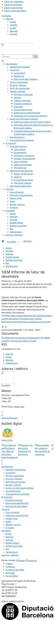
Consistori (10, 472)
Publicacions (12, 363)
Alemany (14, 31)
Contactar (6, 15)
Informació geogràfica (16, 506)
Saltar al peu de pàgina (15, 10)
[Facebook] (31, 560)
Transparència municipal (17, 494)
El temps (10, 527)
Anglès (13, 28)
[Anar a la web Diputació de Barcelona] (27, 611)
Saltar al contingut (13, 4)
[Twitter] (20, 560)
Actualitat (12, 241)
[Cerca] (35, 56)
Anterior (6, 418)
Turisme (5, 509)
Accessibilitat (12, 575)
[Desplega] (19, 242)
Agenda (9, 254)
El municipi (7, 497)
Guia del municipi (14, 500)
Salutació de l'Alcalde (16, 469)
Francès (13, 34)
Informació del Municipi (17, 503)
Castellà (13, 25)
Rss (7, 263)
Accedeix (6, 385)
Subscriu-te (7, 440)
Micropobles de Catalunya (42, 453)
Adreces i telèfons (10, 555)
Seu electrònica (13, 491)
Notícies (28, 241)
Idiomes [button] (9, 18)
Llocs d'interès (13, 512)
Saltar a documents (13, 7)
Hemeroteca (12, 266)
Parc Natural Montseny (8, 453)
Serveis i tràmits (13, 485)
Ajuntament (7, 466)
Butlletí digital (12, 257)
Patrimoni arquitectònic (17, 515)
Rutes (8, 521)
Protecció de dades (15, 569)
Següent (14, 418)
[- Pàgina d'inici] (18, 48)
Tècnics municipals (15, 475)
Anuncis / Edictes (14, 478)
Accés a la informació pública (20, 488)
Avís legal (10, 572)
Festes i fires (12, 518)
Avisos (9, 248)
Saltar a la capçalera (13, 1)
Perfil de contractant (16, 481)
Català (13, 21)
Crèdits (9, 563)
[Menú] (3, 60)
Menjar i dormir (13, 524)
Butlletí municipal (14, 260)
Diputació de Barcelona (24, 453)
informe (13, 284)
